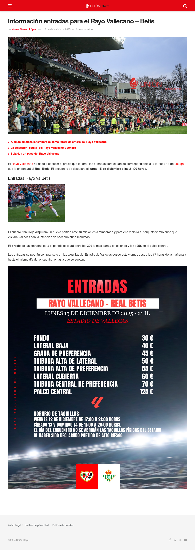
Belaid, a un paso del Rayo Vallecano (35, 153)
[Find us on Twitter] (174, 540)
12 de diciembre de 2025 (56, 29)
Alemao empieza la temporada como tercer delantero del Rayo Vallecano (59, 142)
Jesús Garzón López (24, 29)
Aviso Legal (14, 525)
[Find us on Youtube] (185, 540)
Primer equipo (84, 29)
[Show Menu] (10, 5)
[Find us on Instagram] (180, 540)
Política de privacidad (37, 525)
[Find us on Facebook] (170, 540)
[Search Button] (185, 5)
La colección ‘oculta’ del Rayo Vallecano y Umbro (43, 147)
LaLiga (179, 163)
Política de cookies (63, 525)
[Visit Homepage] (97, 5)
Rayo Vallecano (22, 163)
